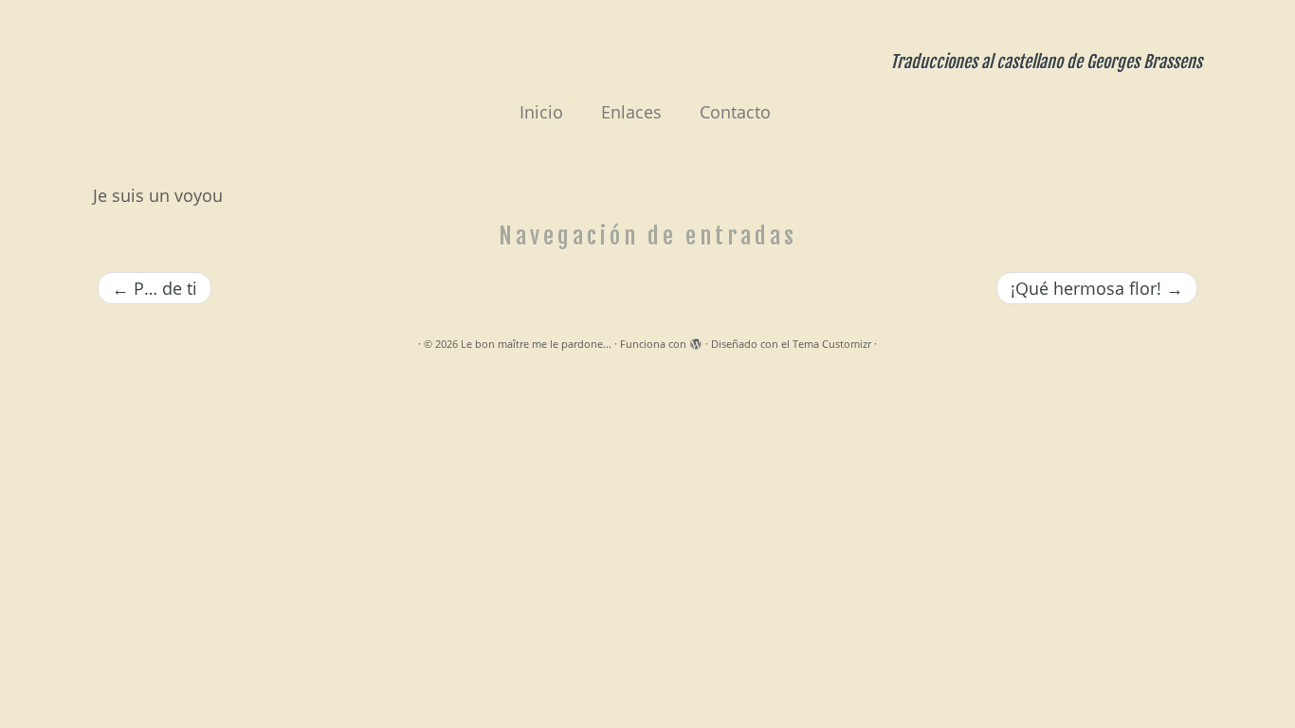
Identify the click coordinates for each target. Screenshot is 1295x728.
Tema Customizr (832, 344)
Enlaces (631, 111)
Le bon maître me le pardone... (536, 344)
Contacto (735, 111)
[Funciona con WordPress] (695, 340)
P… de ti (154, 288)
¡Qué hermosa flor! (1097, 288)
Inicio (541, 111)
